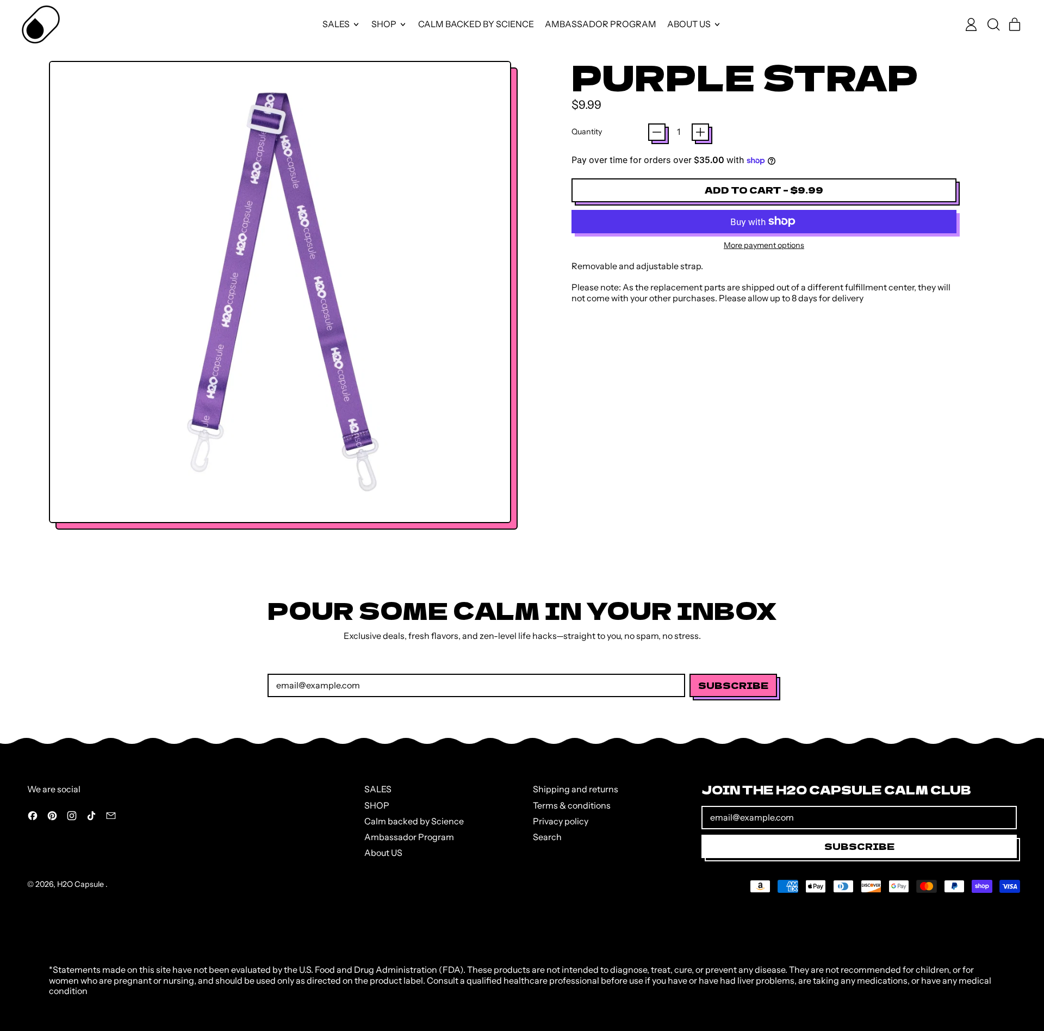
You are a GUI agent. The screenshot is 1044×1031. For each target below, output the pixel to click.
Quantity (586, 131)
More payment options (764, 245)
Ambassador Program (600, 23)
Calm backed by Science (476, 23)
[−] (657, 132)
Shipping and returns (575, 789)
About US (383, 852)
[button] (992, 24)
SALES (377, 789)
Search (547, 836)
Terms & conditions (572, 805)
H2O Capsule (81, 884)
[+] (700, 132)
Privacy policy (560, 821)
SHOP (376, 805)
